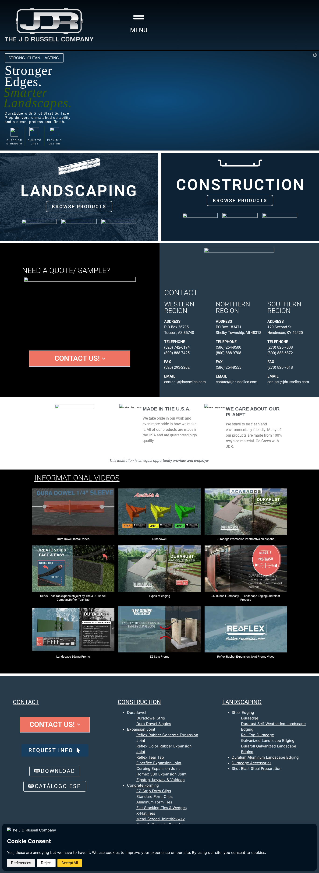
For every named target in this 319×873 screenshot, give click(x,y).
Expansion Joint (141, 729)
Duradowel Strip (150, 718)
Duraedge (249, 718)
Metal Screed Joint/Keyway (160, 819)
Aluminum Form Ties (154, 802)
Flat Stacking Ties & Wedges (161, 807)
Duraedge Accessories (251, 763)
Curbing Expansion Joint (158, 768)
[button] (73, 516)
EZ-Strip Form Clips (153, 791)
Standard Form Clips (154, 796)
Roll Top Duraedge (257, 735)
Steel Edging (243, 712)
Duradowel (136, 712)
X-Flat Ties (145, 813)
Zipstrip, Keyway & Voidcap (160, 779)
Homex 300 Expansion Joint (161, 774)
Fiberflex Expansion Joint (158, 763)
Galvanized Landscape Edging (267, 740)
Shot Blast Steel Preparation (256, 768)
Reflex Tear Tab (150, 757)
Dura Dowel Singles (153, 723)
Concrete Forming (143, 785)
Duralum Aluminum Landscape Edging (265, 757)
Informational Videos (77, 477)
